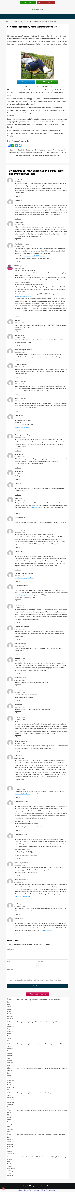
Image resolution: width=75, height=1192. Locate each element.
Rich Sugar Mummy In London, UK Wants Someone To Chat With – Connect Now (42, 1110)
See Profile (28, 86)
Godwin (17, 690)
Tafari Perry (18, 517)
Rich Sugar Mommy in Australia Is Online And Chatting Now (35, 1093)
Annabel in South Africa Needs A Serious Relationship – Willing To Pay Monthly (41, 1157)
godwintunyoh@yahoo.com (23, 595)
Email (40, 961)
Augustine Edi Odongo (22, 573)
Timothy (17, 787)
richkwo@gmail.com (46, 930)
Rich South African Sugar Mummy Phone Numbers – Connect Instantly (38, 999)
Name (9, 961)
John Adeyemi (19, 364)
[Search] (68, 16)
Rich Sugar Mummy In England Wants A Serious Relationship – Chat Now (39, 1022)
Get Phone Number (43, 86)
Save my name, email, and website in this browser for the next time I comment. (34, 980)
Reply (18, 196)
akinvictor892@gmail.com (23, 296)
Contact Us (27, 1190)
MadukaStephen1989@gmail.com (34, 256)
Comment (11, 949)
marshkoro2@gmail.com (22, 427)
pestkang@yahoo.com (34, 507)
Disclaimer (36, 1190)
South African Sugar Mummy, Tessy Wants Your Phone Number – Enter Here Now (42, 1068)
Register (54, 1190)
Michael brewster (20, 880)
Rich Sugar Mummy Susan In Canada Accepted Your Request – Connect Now (40, 1044)
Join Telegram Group (26, 82)
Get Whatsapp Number (48, 82)
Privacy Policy (45, 1190)
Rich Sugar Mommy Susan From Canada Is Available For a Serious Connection (41, 1134)
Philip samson (19, 741)
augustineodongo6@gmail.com (24, 578)
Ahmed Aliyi (18, 530)
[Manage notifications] (3, 1188)
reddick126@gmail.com (22, 896)
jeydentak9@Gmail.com (22, 794)
